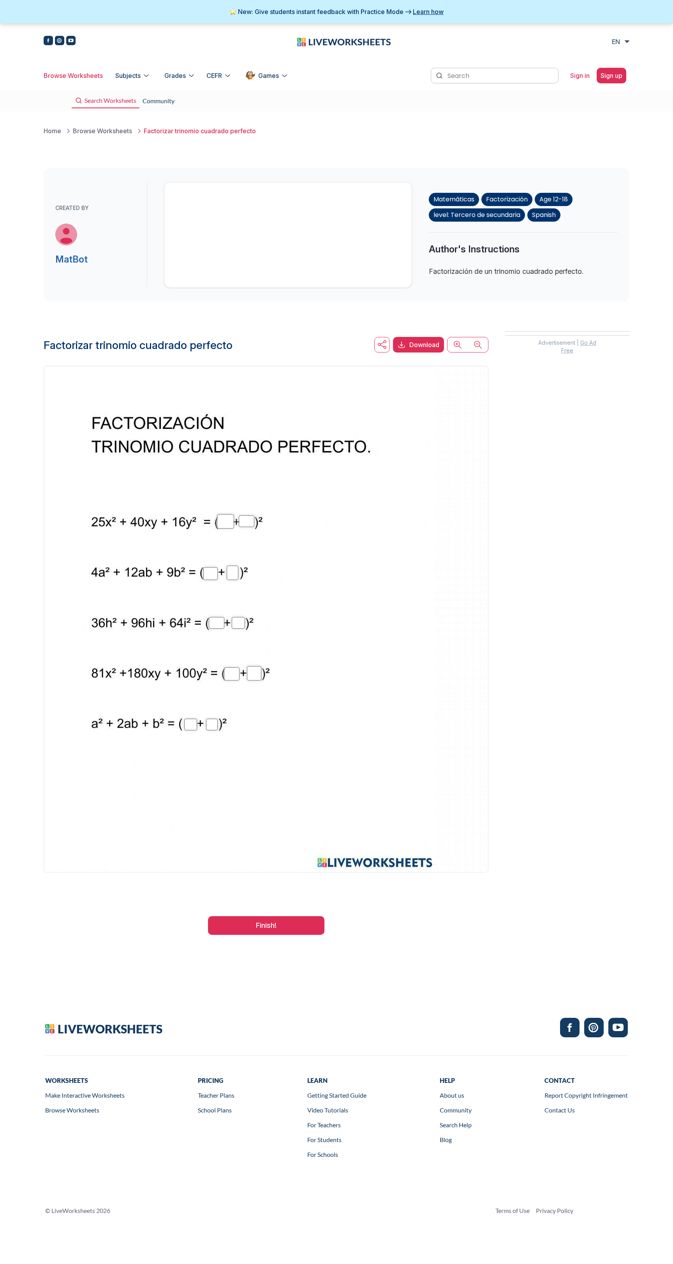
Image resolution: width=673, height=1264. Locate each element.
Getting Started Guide (336, 1095)
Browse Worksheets (73, 75)
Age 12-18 (553, 199)
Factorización (507, 199)
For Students (324, 1139)
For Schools (322, 1154)
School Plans (215, 1110)
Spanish (544, 214)
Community (456, 1110)
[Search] (440, 75)
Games (268, 75)
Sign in (580, 75)
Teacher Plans (216, 1095)
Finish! (266, 925)
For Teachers (324, 1124)
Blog (446, 1139)
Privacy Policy (554, 1210)
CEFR (214, 75)
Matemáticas (453, 199)
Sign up (611, 75)
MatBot (71, 259)
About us (452, 1095)
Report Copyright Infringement (586, 1095)
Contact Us (559, 1110)
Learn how (428, 12)
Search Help (456, 1124)
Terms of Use (512, 1210)
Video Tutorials (327, 1110)
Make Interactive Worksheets (85, 1095)
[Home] (344, 41)
